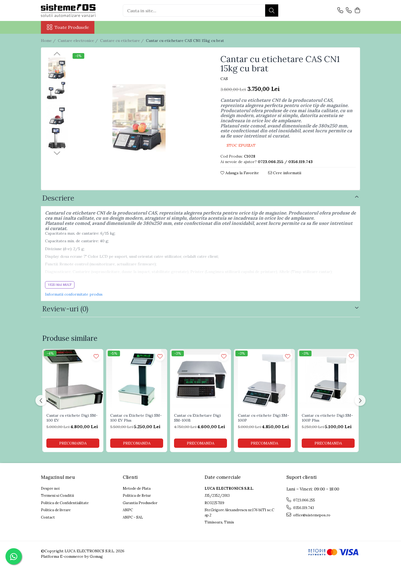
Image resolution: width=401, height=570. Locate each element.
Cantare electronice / (78, 40)
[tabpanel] (139, 119)
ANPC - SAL (133, 517)
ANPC (128, 510)
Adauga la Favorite (241, 172)
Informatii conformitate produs (74, 294)
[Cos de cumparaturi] (357, 10)
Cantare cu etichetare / (122, 40)
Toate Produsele (72, 27)
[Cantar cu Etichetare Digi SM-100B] (200, 379)
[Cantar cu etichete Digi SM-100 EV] (73, 379)
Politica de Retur (137, 495)
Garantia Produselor (140, 503)
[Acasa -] (68, 10)
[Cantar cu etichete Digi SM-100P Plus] (328, 379)
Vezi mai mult (59, 285)
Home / (49, 40)
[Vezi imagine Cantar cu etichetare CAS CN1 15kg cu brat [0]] (57, 68)
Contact (48, 517)
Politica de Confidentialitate (65, 503)
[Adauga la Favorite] (96, 356)
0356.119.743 (303, 507)
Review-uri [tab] (65, 308)
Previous (57, 54)
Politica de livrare (56, 510)
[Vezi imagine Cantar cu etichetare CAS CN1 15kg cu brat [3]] (57, 138)
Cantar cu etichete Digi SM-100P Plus (327, 418)
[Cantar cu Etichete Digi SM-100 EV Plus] (136, 379)
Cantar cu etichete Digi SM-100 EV (72, 418)
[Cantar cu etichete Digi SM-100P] (264, 379)
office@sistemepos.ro (311, 515)
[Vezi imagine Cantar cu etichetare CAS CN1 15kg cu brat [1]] (57, 91)
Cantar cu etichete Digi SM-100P (263, 418)
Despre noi (50, 488)
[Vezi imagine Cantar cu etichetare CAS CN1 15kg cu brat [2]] (57, 115)
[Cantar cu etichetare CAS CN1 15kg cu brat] (139, 119)
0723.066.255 (303, 500)
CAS (224, 78)
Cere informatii (286, 172)
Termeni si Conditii (57, 495)
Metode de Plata (137, 488)
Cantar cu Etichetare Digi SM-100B (197, 418)
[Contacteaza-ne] (340, 10)
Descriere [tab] (58, 198)
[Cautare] (271, 10)
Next (57, 152)
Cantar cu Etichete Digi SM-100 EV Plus (136, 418)
